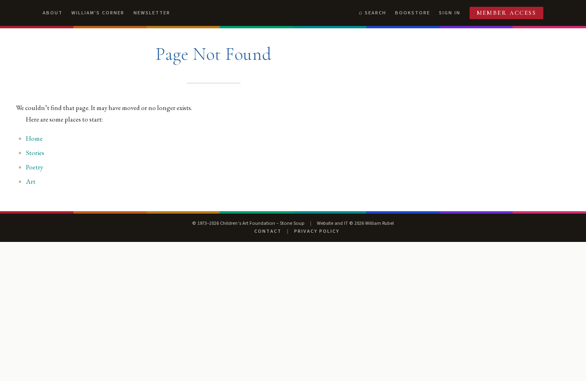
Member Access (507, 12)
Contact (267, 231)
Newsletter (152, 12)
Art (30, 181)
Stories (35, 152)
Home (34, 138)
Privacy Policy (316, 231)
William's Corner (97, 12)
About (53, 12)
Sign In (449, 12)
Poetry (34, 167)
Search (375, 12)
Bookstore (412, 12)
